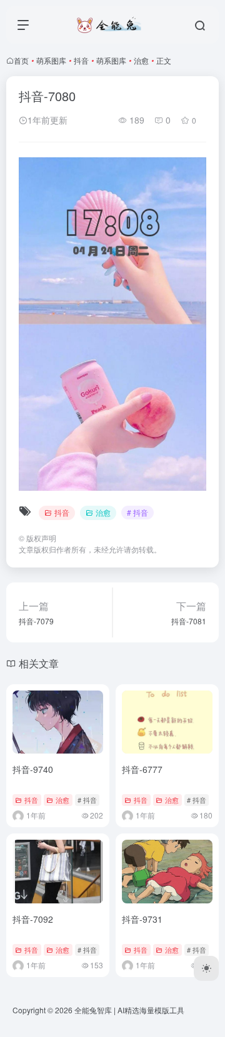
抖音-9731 (142, 919)
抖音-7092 (32, 919)
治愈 (141, 60)
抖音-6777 (142, 769)
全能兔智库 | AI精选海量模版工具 (129, 1010)
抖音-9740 (32, 769)
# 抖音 (137, 512)
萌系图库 (51, 60)
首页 (21, 60)
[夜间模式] (206, 968)
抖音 (81, 60)
